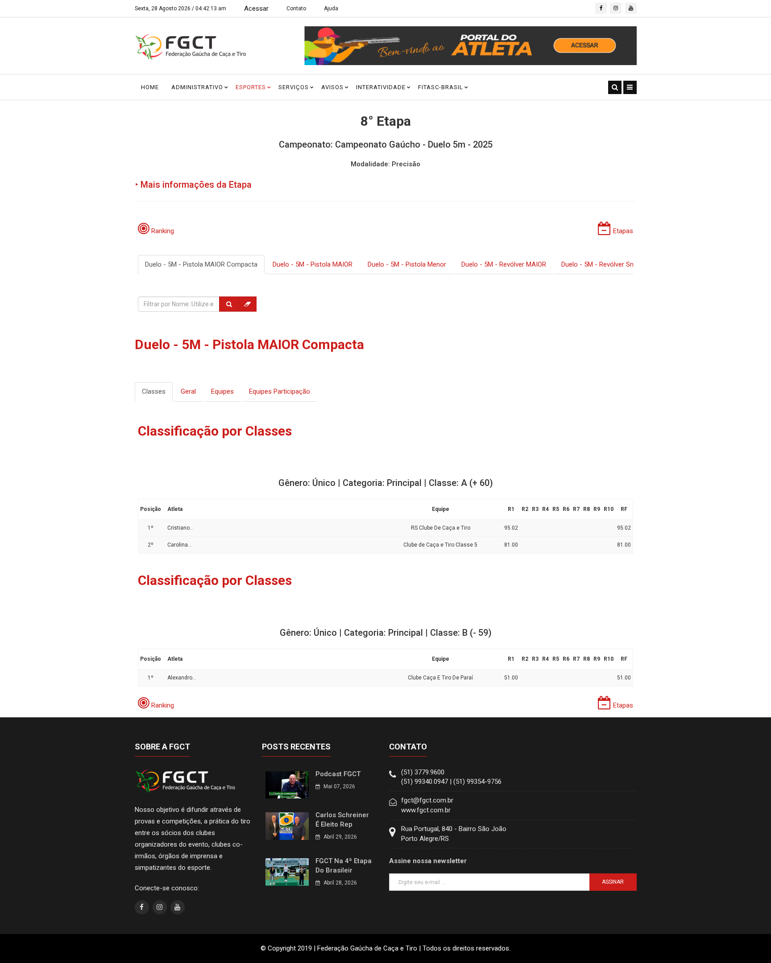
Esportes (251, 87)
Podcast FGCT (338, 774)
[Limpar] (247, 304)
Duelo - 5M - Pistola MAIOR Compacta (201, 264)
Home (150, 87)
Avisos (332, 87)
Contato (296, 8)
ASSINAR (613, 882)
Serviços (293, 87)
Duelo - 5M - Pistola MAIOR (312, 264)
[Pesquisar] (229, 304)
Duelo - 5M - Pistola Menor (407, 264)
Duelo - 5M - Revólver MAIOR (503, 264)
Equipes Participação (279, 391)
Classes (154, 391)
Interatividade (381, 87)
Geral (188, 391)
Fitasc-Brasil (440, 87)
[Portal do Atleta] (470, 45)
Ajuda (331, 8)
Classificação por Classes (215, 431)
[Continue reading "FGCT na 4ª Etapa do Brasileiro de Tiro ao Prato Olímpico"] (287, 872)
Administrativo (197, 87)
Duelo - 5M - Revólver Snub (601, 264)
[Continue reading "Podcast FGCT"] (287, 784)
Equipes (222, 391)
